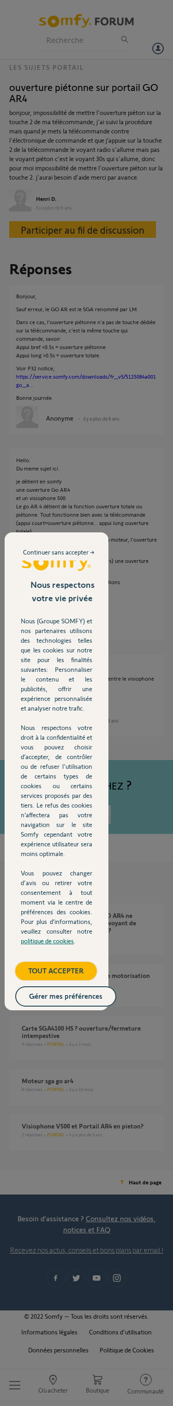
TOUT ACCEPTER (56, 970)
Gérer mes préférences (65, 995)
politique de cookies (47, 941)
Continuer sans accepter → (59, 552)
